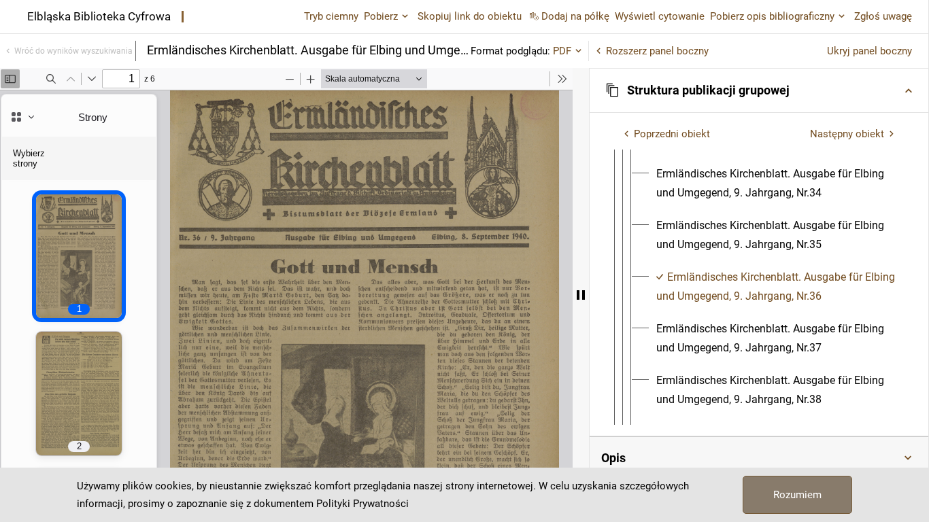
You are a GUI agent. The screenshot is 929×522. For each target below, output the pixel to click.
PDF (562, 51)
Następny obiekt (847, 134)
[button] (759, 90)
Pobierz (381, 16)
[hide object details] (581, 295)
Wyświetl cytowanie (660, 16)
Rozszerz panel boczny (657, 51)
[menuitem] (775, 183)
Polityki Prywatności (362, 504)
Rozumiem (797, 495)
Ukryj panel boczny (869, 51)
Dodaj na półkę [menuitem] (575, 16)
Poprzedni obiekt (672, 134)
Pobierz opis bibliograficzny (772, 16)
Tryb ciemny (331, 16)
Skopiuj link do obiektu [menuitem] (470, 16)
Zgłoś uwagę (883, 16)
